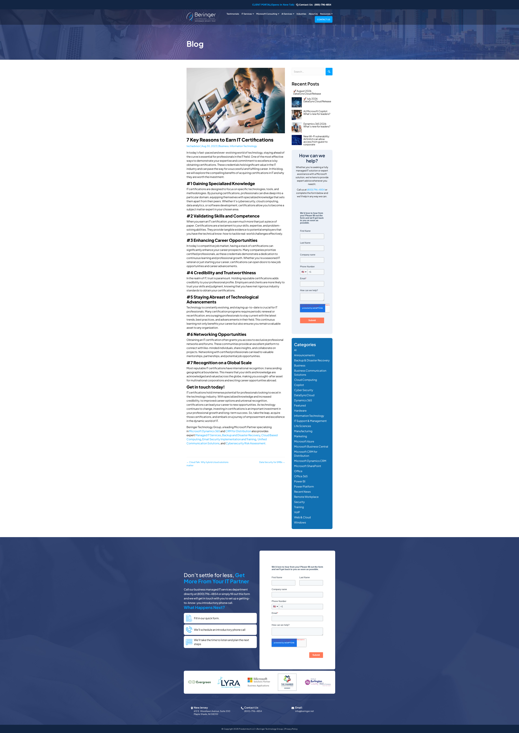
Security (299, 501)
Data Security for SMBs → (272, 462)
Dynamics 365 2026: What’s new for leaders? (316, 125)
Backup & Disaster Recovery (312, 360)
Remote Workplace (306, 496)
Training (299, 507)
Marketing (300, 436)
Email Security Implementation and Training (229, 439)
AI (295, 350)
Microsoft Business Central (311, 446)
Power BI (299, 481)
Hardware (300, 410)
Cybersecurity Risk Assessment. (245, 443)
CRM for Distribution (238, 431)
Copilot (299, 384)
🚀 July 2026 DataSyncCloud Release (317, 100)
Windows (300, 522)
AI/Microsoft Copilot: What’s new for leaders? (316, 112)
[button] (329, 71)
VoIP (297, 512)
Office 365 (301, 476)
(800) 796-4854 (316, 189)
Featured (300, 405)
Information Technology (243, 146)
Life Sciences (302, 426)
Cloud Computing (305, 379)
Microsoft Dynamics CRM (310, 460)
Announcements (304, 355)
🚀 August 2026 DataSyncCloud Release (307, 92)
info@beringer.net (304, 711)
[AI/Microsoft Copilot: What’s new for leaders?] (297, 115)
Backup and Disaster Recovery (241, 435)
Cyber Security (303, 390)
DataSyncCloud (304, 395)
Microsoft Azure (304, 441)
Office (298, 471)
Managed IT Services (208, 435)
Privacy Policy (291, 729)
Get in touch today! (206, 386)
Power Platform (304, 486)
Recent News (302, 491)
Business (224, 146)
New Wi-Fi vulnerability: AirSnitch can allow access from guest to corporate (316, 140)
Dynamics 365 (303, 400)
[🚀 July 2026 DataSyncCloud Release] (297, 102)
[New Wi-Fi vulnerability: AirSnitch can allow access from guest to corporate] (297, 140)
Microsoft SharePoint (307, 466)
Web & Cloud (302, 517)
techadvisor (193, 146)
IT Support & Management (310, 420)
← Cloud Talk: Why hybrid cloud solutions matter (207, 464)
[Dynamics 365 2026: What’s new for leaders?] (297, 127)
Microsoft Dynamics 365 (204, 431)
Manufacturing (303, 431)
